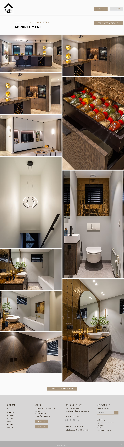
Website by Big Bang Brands (61, 445)
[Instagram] (66, 420)
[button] (116, 9)
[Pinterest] (74, 420)
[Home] (120, 443)
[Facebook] (70, 420)
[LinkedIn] (77, 420)
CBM (87, 430)
